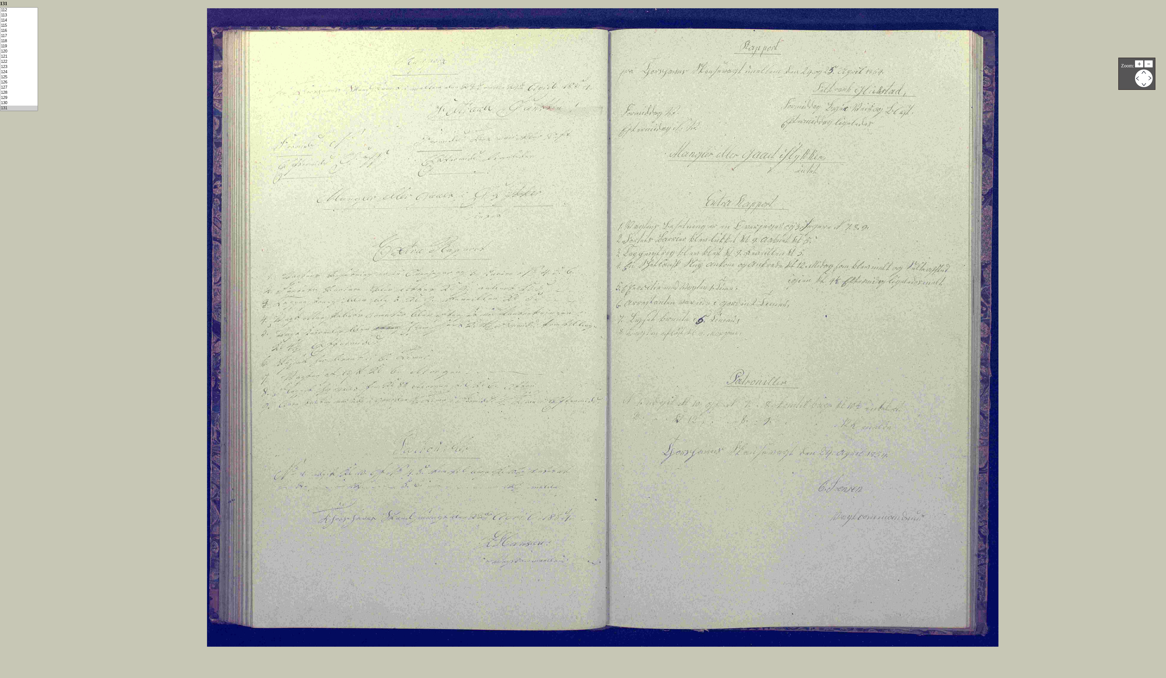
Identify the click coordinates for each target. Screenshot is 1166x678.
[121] (19, 56)
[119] (19, 46)
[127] (19, 87)
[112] (19, 10)
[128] (19, 92)
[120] (19, 51)
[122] (19, 61)
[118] (19, 41)
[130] (19, 103)
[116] (19, 30)
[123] (19, 66)
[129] (19, 97)
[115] (19, 25)
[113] (19, 15)
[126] (19, 82)
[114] (19, 20)
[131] (19, 108)
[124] (19, 72)
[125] (19, 77)
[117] (19, 36)
